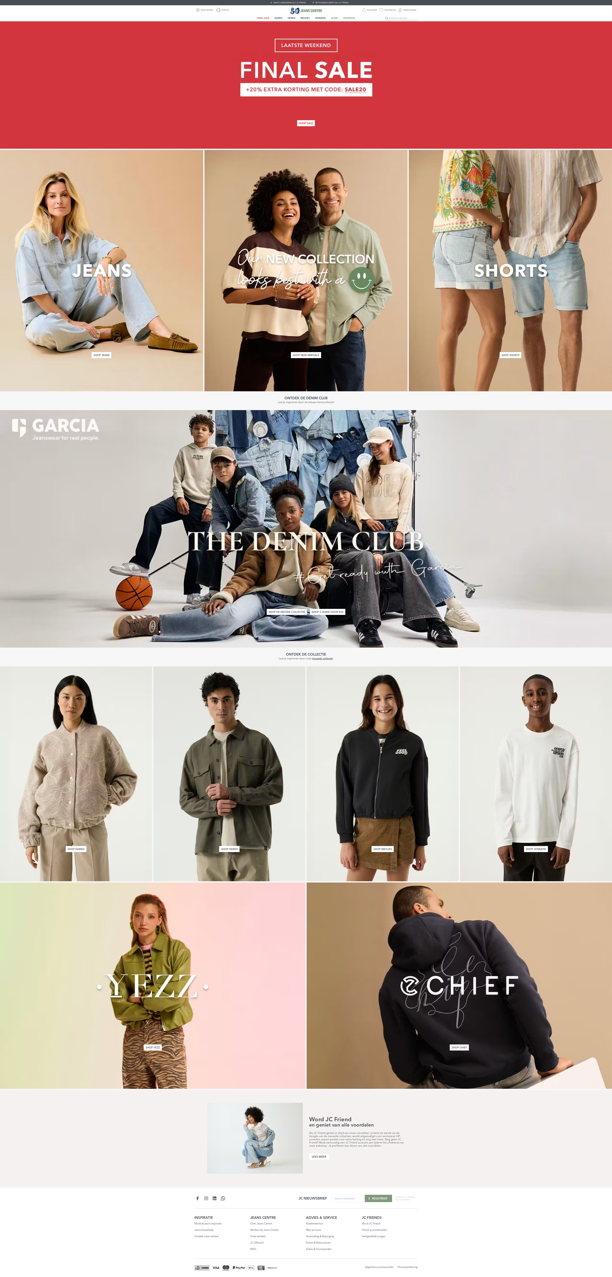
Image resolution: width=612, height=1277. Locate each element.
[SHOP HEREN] (229, 773)
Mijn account (313, 1229)
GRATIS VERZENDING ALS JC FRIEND (289, 2)
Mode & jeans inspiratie (208, 1223)
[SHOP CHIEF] (459, 986)
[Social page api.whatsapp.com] (223, 1198)
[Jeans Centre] (306, 10)
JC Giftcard (256, 1242)
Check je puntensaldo (374, 1229)
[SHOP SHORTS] (510, 270)
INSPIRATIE (203, 1217)
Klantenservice (314, 1223)
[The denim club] (306, 529)
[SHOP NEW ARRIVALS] (306, 270)
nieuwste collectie (322, 658)
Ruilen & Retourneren (318, 1242)
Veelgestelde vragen (374, 1236)
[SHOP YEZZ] (152, 986)
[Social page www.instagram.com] (206, 1198)
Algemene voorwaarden (379, 1267)
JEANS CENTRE (263, 1217)
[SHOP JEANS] (101, 270)
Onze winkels (258, 1236)
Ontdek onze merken (206, 1236)
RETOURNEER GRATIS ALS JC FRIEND (331, 2)
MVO (253, 1249)
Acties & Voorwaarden (319, 1249)
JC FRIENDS (372, 1217)
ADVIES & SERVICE (321, 1217)
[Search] (387, 18)
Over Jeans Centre (261, 1223)
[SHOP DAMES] (76, 773)
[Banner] (306, 85)
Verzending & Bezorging (320, 1236)
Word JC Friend (371, 1223)
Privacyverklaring (408, 1267)
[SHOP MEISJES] (383, 773)
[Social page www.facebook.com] (197, 1198)
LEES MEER (319, 1156)
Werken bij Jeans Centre (264, 1229)
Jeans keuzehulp (204, 1229)
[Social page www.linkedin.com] (214, 1198)
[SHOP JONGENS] (536, 773)
